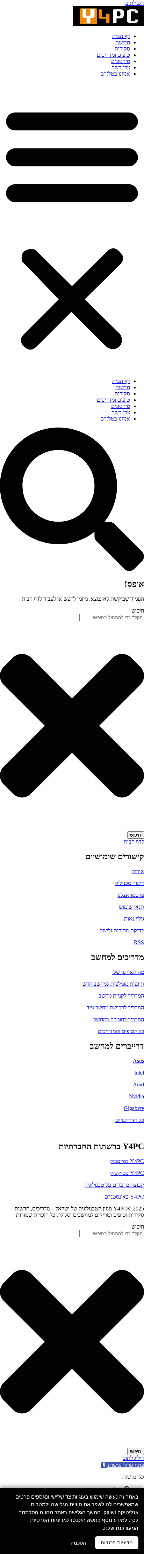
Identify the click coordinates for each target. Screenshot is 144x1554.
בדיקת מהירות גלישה (122, 930)
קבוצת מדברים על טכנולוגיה (114, 1185)
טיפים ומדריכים (113, 55)
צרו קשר (121, 67)
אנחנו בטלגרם (115, 74)
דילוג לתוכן (132, 1458)
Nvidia (136, 1096)
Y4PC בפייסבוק (127, 1161)
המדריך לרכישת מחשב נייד (115, 1007)
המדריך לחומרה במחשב (118, 1019)
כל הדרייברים (129, 1120)
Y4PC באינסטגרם (124, 1197)
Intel (139, 1073)
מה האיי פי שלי (128, 972)
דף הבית (121, 36)
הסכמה (78, 1543)
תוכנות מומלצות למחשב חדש (113, 984)
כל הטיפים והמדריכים (121, 1031)
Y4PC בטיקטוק (127, 1173)
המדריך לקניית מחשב (121, 996)
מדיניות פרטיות (117, 1542)
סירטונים (120, 61)
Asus (138, 1061)
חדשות (122, 42)
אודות (137, 871)
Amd (138, 1084)
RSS (139, 942)
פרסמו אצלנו (130, 895)
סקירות (122, 49)
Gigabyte (134, 1108)
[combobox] (111, 617)
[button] (72, 227)
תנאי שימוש (131, 907)
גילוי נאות (134, 919)
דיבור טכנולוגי (129, 883)
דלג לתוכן (134, 3)
